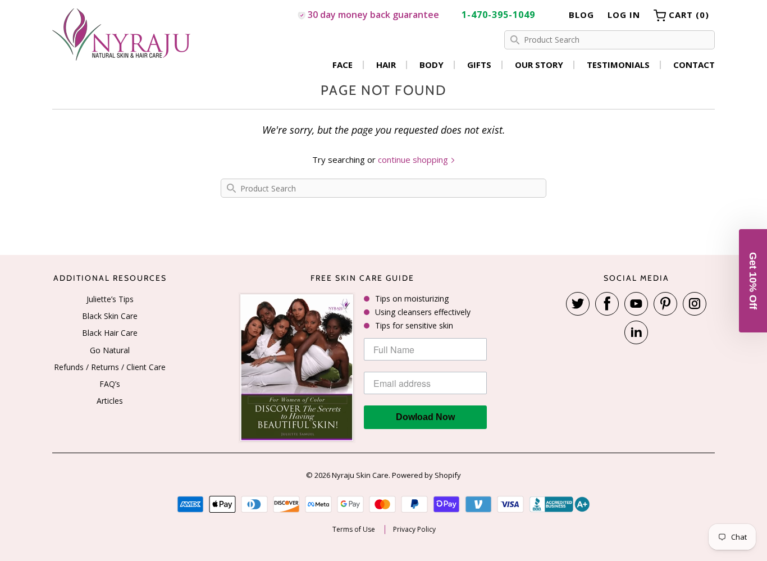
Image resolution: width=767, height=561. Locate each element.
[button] (753, 280)
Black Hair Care (110, 332)
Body (431, 65)
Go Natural (110, 350)
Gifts (479, 65)
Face (342, 65)
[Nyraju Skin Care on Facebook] (607, 304)
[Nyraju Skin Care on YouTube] (636, 304)
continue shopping (414, 159)
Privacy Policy (414, 529)
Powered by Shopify (426, 475)
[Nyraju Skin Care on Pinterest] (665, 304)
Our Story (539, 65)
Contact (694, 65)
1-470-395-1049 (498, 14)
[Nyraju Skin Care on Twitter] (578, 304)
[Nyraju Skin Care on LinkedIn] (636, 332)
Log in (624, 14)
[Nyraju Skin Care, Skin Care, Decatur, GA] (560, 504)
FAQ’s (109, 383)
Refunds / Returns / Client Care (110, 367)
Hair (386, 65)
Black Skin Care (110, 316)
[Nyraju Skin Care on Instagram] (694, 304)
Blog (581, 14)
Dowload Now (425, 417)
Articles (110, 400)
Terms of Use (353, 529)
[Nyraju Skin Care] (122, 36)
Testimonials (618, 65)
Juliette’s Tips (110, 299)
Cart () (687, 14)
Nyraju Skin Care (360, 475)
